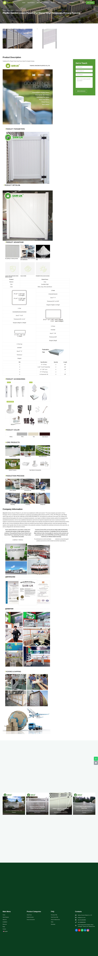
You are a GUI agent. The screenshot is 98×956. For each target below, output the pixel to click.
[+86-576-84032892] (76, 919)
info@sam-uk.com (81, 917)
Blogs (4, 926)
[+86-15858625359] (76, 922)
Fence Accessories (31, 919)
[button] (35, 2)
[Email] (96, 763)
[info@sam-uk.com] (76, 917)
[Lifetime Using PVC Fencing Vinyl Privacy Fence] (61, 804)
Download (53, 924)
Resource (5, 924)
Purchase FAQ (54, 914)
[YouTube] (79, 930)
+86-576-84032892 (82, 919)
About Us (5, 919)
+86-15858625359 (82, 922)
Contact (4, 929)
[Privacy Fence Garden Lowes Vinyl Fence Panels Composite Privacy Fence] (14, 804)
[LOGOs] (8, 3)
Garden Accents (30, 917)
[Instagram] (88, 930)
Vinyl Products (6, 917)
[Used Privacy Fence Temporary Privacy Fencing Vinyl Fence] (37, 804)
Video (52, 921)
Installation (5, 921)
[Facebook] (76, 930)
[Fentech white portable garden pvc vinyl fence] (84, 804)
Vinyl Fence (29, 914)
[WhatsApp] (82, 930)
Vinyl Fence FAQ (54, 917)
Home (4, 914)
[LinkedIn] (85, 930)
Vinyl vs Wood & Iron (55, 919)
